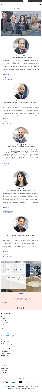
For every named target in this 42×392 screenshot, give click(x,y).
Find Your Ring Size (4, 326)
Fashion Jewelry (4, 372)
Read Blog (6, 77)
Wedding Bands (4, 370)
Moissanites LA (4, 359)
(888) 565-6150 (6, 341)
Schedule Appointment (7, 79)
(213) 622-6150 (6, 76)
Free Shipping (3, 320)
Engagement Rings (4, 368)
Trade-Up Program (4, 322)
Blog (2, 327)
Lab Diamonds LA (4, 357)
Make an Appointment (5, 353)
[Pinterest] (19, 308)
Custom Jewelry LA (4, 360)
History (2, 324)
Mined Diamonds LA (5, 355)
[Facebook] (21, 308)
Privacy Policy (29, 386)
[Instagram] (23, 308)
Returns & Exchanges (5, 316)
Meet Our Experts (4, 318)
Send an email (6, 74)
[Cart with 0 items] (40, 4)
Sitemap (36, 386)
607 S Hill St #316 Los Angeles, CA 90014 (7, 344)
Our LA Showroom (4, 351)
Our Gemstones (4, 374)
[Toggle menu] (1, 4)
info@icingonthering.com (8, 339)
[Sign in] (37, 4)
